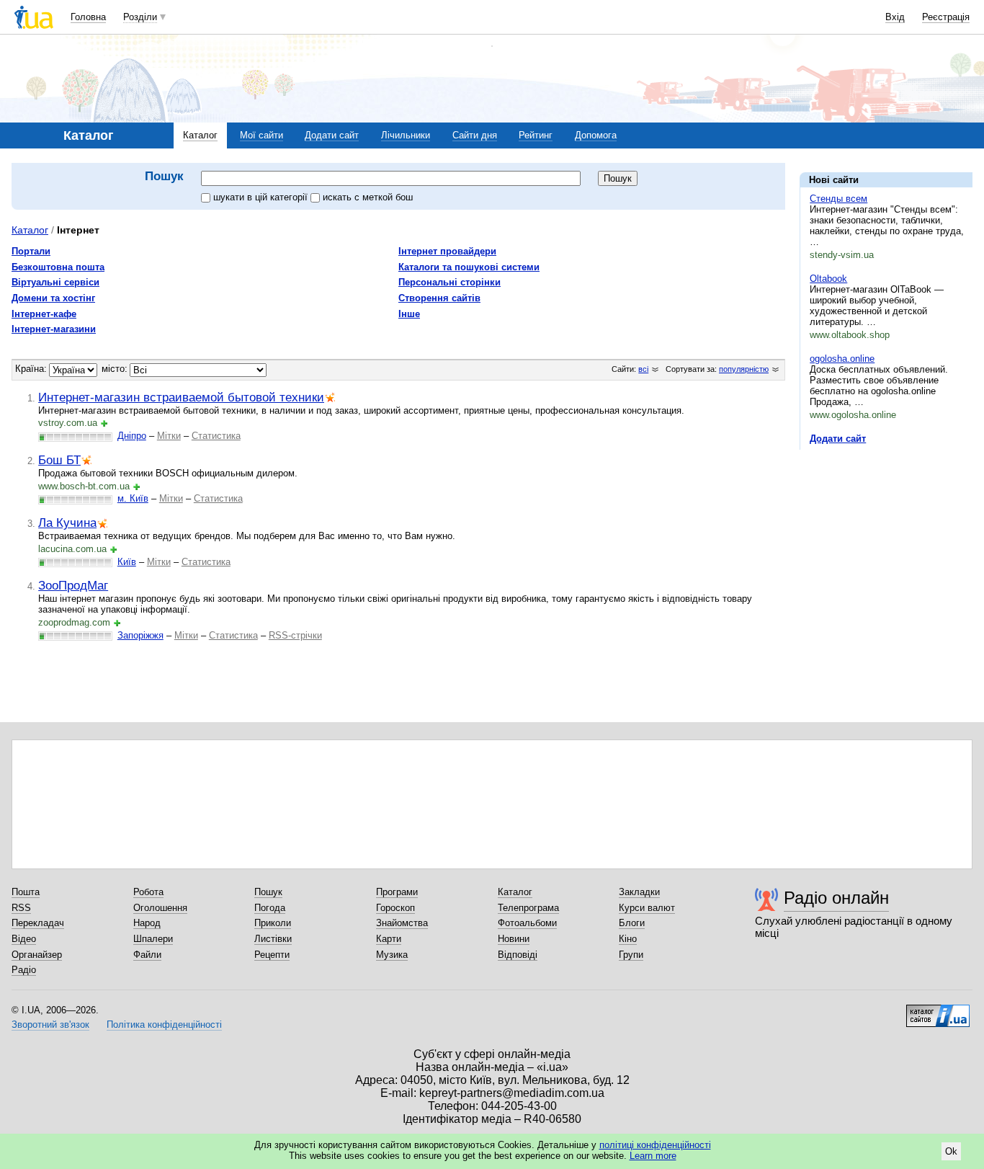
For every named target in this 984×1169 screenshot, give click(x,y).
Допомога (596, 135)
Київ (126, 561)
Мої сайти (261, 135)
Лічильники (405, 135)
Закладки (639, 891)
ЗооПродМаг (73, 585)
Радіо (24, 969)
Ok (951, 1151)
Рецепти (272, 954)
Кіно (628, 938)
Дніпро (131, 435)
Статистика (216, 435)
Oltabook (828, 278)
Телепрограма (528, 907)
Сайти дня (474, 135)
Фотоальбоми (527, 922)
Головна (88, 17)
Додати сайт (332, 135)
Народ (147, 922)
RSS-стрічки (295, 635)
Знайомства (402, 922)
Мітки (169, 435)
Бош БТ (59, 460)
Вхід (895, 17)
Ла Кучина (67, 522)
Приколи (272, 922)
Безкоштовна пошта (58, 267)
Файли (147, 954)
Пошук (268, 891)
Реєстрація (946, 17)
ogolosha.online (842, 358)
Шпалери (153, 938)
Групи (631, 954)
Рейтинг (536, 135)
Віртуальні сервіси (55, 282)
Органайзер (37, 954)
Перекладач (38, 922)
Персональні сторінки (449, 282)
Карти (388, 938)
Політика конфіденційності (164, 1024)
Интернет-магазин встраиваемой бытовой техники (181, 397)
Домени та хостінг (53, 298)
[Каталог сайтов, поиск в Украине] (938, 1010)
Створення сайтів (439, 298)
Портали (31, 251)
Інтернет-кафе (44, 313)
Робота (148, 891)
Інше (409, 313)
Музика (392, 954)
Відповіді (517, 954)
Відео (24, 938)
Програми (397, 891)
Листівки (273, 938)
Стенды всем (838, 198)
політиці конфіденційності (655, 1144)
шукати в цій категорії (261, 197)
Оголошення (160, 907)
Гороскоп (395, 907)
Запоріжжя (140, 635)
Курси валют (647, 907)
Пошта (26, 891)
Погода (269, 907)
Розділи (140, 17)
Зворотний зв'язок (50, 1024)
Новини (513, 938)
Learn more (653, 1155)
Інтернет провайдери (447, 251)
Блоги (632, 922)
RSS (21, 907)
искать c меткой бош (368, 197)
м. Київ (132, 498)
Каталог (200, 135)
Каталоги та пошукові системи (469, 267)
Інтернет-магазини (54, 329)
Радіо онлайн (836, 897)
